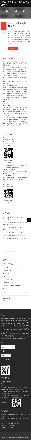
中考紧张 (2, 318)
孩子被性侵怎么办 (17, 323)
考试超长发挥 (22, 336)
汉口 (10, 62)
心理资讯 (5, 267)
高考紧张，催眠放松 (23, 338)
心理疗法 (20, 326)
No (4, 31)
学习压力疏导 (11, 87)
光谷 (20, 62)
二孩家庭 (6, 318)
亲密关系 (15, 318)
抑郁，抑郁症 (18, 329)
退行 (9, 338)
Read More (12, 48)
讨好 (4, 338)
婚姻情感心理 (12, 29)
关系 (26, 318)
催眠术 (5, 276)
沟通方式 (3, 336)
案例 (4, 288)
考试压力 (16, 87)
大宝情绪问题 (7, 320)
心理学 (5, 326)
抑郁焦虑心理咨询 (8, 282)
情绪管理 (4, 329)
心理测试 (13, 326)
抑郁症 (13, 329)
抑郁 (8, 329)
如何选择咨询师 (24, 320)
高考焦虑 (18, 338)
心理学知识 (9, 326)
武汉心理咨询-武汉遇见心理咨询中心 (15, 3)
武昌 (8, 62)
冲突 (29, 318)
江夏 (7, 64)
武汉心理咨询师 (11, 333)
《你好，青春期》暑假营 (9, 235)
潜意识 (8, 336)
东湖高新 (23, 62)
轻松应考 (6, 338)
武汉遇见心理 (25, 333)
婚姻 (9, 73)
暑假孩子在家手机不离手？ (9, 232)
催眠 (19, 318)
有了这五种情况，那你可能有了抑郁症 (12, 227)
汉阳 (12, 62)
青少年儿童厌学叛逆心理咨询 (11, 285)
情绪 (27, 326)
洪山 (15, 62)
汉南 (17, 62)
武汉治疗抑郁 (18, 333)
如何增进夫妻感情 (15, 320)
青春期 (15, 338)
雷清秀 (11, 338)
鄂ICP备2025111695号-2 (14, 437)
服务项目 (5, 273)
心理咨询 (22, 323)
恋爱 (24, 326)
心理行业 (6, 270)
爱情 (11, 336)
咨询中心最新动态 (7, 264)
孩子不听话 (11, 323)
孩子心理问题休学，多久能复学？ (11, 238)
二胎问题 (10, 318)
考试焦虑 (14, 336)
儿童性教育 (23, 318)
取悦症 (3, 320)
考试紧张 (18, 336)
